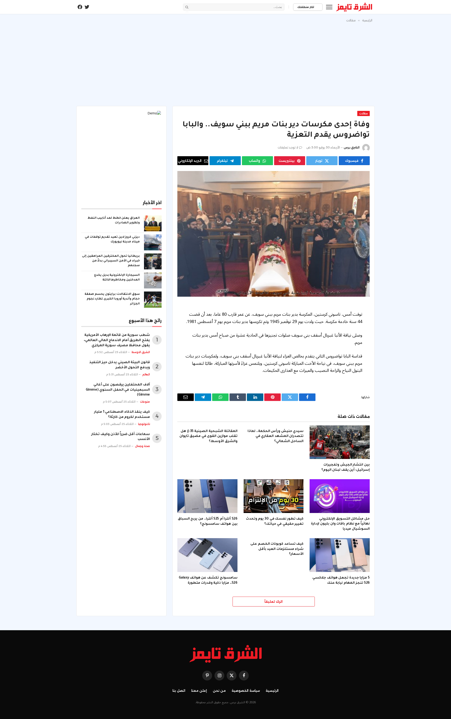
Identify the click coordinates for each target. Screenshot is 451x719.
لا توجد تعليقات (288, 147)
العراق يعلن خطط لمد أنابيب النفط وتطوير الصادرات (114, 221)
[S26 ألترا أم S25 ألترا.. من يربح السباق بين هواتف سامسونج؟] (207, 496)
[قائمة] (329, 7)
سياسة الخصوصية (246, 690)
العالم (146, 374)
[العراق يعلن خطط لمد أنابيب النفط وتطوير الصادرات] (153, 223)
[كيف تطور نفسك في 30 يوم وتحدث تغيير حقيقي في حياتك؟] (274, 496)
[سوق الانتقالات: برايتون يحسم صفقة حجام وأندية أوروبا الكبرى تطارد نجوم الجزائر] (153, 299)
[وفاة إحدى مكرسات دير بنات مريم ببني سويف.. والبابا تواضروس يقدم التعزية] (273, 234)
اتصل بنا (178, 690)
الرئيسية (272, 690)
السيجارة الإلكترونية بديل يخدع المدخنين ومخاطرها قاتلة (117, 278)
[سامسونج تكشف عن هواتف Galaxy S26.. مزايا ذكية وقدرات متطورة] (207, 555)
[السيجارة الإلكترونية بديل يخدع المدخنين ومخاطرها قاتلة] (153, 280)
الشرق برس (352, 147)
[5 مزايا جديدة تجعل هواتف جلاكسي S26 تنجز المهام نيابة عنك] (340, 555)
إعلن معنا (199, 690)
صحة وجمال (142, 446)
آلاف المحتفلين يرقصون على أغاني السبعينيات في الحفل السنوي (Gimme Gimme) (118, 390)
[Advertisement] (225, 63)
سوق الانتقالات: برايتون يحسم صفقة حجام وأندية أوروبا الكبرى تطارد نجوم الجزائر (112, 299)
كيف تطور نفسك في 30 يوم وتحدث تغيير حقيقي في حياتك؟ (275, 521)
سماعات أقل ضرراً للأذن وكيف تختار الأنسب (120, 437)
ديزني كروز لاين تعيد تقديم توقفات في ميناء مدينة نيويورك (112, 240)
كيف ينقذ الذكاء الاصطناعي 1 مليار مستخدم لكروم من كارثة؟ (122, 414)
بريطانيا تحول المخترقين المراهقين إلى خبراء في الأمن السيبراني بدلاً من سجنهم (111, 261)
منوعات (145, 401)
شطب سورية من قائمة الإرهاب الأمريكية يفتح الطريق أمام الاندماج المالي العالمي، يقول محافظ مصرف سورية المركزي (117, 341)
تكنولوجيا (144, 424)
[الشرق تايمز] (354, 7)
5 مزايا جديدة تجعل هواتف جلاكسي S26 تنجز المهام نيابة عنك (341, 580)
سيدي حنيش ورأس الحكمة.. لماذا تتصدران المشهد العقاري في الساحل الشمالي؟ (275, 437)
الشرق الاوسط (141, 352)
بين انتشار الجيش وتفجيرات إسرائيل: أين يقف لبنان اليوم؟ (345, 467)
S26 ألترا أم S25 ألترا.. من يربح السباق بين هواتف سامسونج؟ (207, 521)
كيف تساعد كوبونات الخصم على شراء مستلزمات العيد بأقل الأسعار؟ (276, 549)
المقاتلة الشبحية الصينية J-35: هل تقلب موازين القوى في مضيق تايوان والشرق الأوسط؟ (208, 437)
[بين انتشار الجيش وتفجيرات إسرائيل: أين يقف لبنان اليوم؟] (340, 442)
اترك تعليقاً (273, 601)
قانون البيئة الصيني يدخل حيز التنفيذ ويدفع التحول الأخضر (119, 365)
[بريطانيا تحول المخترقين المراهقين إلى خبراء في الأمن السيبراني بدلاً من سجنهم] (153, 261)
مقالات (363, 113)
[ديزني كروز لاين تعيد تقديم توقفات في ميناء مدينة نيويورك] (153, 242)
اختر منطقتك (306, 7)
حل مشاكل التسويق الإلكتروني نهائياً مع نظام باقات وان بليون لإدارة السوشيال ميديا (340, 524)
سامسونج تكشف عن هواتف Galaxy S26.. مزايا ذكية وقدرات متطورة (208, 580)
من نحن (219, 690)
